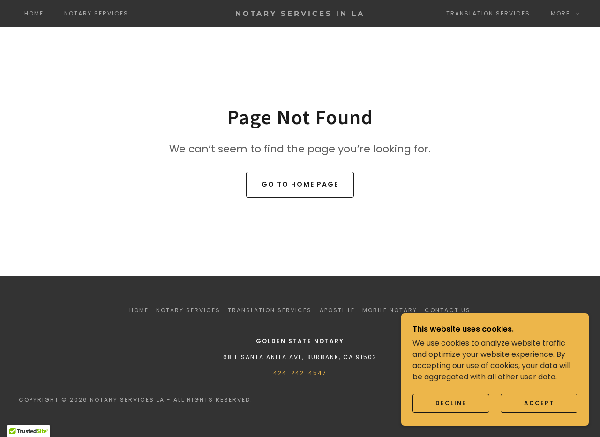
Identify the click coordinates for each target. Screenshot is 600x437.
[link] (300, 13)
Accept (539, 403)
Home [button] (139, 310)
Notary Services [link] (96, 13)
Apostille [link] (337, 310)
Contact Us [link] (448, 310)
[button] (563, 13)
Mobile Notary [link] (389, 310)
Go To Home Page (300, 184)
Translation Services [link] (488, 13)
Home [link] (34, 13)
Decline (450, 403)
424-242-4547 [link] (300, 373)
